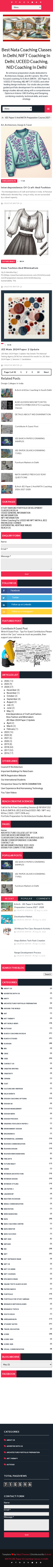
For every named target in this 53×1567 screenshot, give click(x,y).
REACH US (6, 528)
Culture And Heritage (13, 1089)
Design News (9, 1114)
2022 (6, 735)
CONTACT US (7, 843)
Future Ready (8, 261)
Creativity (8, 1074)
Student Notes (10, 1324)
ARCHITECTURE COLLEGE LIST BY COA (19, 833)
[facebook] (15, 2)
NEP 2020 (7, 1239)
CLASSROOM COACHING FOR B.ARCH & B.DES (22, 838)
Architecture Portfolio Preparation (20, 1003)
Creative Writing (11, 1069)
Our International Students (13, 780)
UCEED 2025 (8, 1344)
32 (38, 372)
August (10, 702)
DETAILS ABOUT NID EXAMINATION (33, 414)
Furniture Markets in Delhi (27, 462)
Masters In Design (12, 1199)
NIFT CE (7, 1264)
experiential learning (13, 1139)
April (9, 723)
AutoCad (8, 1029)
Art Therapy (9, 1019)
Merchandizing (10, 1214)
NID (5, 1249)
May (9, 711)
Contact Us (9, 1064)
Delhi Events (9, 1094)
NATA (6, 1219)
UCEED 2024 (8, 1339)
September (12, 699)
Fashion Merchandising (14, 1154)
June (9, 708)
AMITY (6, 999)
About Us (8, 989)
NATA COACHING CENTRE (13, 1224)
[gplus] (20, 2)
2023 (6, 732)
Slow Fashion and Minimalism (19, 267)
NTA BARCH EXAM (11, 1279)
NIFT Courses (10, 1274)
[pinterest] (40, 2)
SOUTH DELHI (9, 1314)
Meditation (8, 1209)
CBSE (6, 1054)
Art (5, 1014)
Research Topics (11, 1309)
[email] (32, 2)
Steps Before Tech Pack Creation (29, 940)
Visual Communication (14, 1349)
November (12, 693)
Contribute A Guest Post (26, 426)
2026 (6, 681)
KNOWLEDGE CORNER (11, 523)
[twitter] (11, 2)
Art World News (11, 1024)
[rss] (28, 2)
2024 (6, 687)
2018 (6, 747)
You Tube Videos (9, 792)
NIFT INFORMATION (10, 518)
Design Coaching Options (15, 1099)
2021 (6, 738)
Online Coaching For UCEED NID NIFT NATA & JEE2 (24, 520)
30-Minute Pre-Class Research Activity (32, 928)
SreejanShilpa (9, 181)
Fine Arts (8, 1159)
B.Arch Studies (10, 1039)
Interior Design (11, 1179)
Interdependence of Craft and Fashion (26, 187)
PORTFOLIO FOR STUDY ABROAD (16, 1299)
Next (46, 372)
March (10, 726)
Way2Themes (22, 1554)
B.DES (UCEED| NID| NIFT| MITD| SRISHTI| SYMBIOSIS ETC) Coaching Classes (32, 405)
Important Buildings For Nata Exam (17, 771)
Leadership (9, 1194)
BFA (5, 1049)
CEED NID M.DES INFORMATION (15, 835)
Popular (26, 898)
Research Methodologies (15, 1304)
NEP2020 (7, 1244)
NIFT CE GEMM (9, 1269)
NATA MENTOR (9, 1229)
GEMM (6, 1169)
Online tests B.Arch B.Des (15, 1284)
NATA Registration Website (13, 775)
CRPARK (7, 1079)
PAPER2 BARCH (10, 1289)
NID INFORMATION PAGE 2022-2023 (17, 845)
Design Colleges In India (12, 383)
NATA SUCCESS (10, 1234)
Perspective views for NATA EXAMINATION (21, 784)
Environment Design (13, 1129)
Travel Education (11, 1329)
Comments (43, 898)
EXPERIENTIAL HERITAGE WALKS (16, 525)
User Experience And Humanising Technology (22, 788)
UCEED (6, 1334)
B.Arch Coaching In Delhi (15, 1034)
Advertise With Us (12, 994)
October (11, 696)
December (12, 690)
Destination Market (23, 916)
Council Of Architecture (12, 767)
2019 (6, 744)
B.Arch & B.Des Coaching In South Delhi (33, 390)
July (9, 705)
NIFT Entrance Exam (12, 1259)
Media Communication (13, 1204)
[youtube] (36, 2)
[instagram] (24, 2)
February (11, 729)
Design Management (13, 1109)
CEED (6, 1059)
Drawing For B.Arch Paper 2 (16, 1124)
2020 (6, 741)
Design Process (11, 1119)
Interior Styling (11, 1184)
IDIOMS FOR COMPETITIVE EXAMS (17, 847)
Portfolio (8, 1294)
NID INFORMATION (9, 515)
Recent (9, 898)
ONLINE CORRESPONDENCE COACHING (19, 840)
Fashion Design (10, 1149)
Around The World (12, 1009)
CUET (6, 1084)
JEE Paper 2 (8, 1189)
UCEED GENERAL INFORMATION (15, 513)
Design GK (8, 1104)
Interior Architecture (14, 1174)
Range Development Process (27, 952)
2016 (6, 753)
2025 (6, 684)
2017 (6, 750)
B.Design (7, 1044)
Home (4, 830)
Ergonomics (9, 1134)
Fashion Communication (14, 1144)
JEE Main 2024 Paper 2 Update (20, 349)
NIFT (5, 1254)
